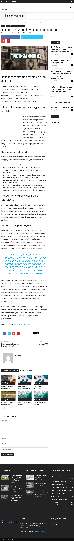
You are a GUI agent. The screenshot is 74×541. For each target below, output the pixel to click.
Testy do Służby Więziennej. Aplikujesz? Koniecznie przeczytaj (41, 492)
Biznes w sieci (6, 5)
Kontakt (14, 1)
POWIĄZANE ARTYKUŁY (10, 371)
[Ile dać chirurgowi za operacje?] (25, 396)
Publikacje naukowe (57, 485)
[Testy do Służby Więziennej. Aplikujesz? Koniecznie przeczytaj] (30, 492)
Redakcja (7, 32)
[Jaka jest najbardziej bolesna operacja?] (8, 380)
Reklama (8, 1)
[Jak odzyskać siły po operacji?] (41, 396)
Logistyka (51, 5)
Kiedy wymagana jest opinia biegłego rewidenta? (10, 345)
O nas (2, 1)
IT (45, 5)
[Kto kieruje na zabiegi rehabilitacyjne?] (8, 396)
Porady (4, 9)
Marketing (59, 5)
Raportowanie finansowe (58, 476)
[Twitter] (71, 1)
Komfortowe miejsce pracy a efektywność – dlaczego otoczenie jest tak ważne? (61, 49)
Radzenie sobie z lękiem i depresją (61, 490)
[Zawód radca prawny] (30, 485)
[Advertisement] (50, 16)
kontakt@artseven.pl (40, 532)
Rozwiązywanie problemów (59, 482)
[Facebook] (68, 1)
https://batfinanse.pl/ (22, 324)
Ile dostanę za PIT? (42, 344)
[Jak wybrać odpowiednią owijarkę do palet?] (5, 488)
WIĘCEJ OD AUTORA (26, 371)
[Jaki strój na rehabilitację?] (41, 380)
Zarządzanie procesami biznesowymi (23, 5)
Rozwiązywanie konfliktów (59, 487)
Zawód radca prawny (40, 483)
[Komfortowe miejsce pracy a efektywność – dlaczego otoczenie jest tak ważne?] (5, 477)
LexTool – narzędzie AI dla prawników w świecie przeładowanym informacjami (62, 105)
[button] (70, 7)
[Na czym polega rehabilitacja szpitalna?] (25, 380)
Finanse (40, 5)
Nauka (3, 25)
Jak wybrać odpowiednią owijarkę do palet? (16, 488)
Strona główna (5, 23)
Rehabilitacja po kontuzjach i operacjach (16, 25)
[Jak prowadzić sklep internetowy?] (30, 477)
